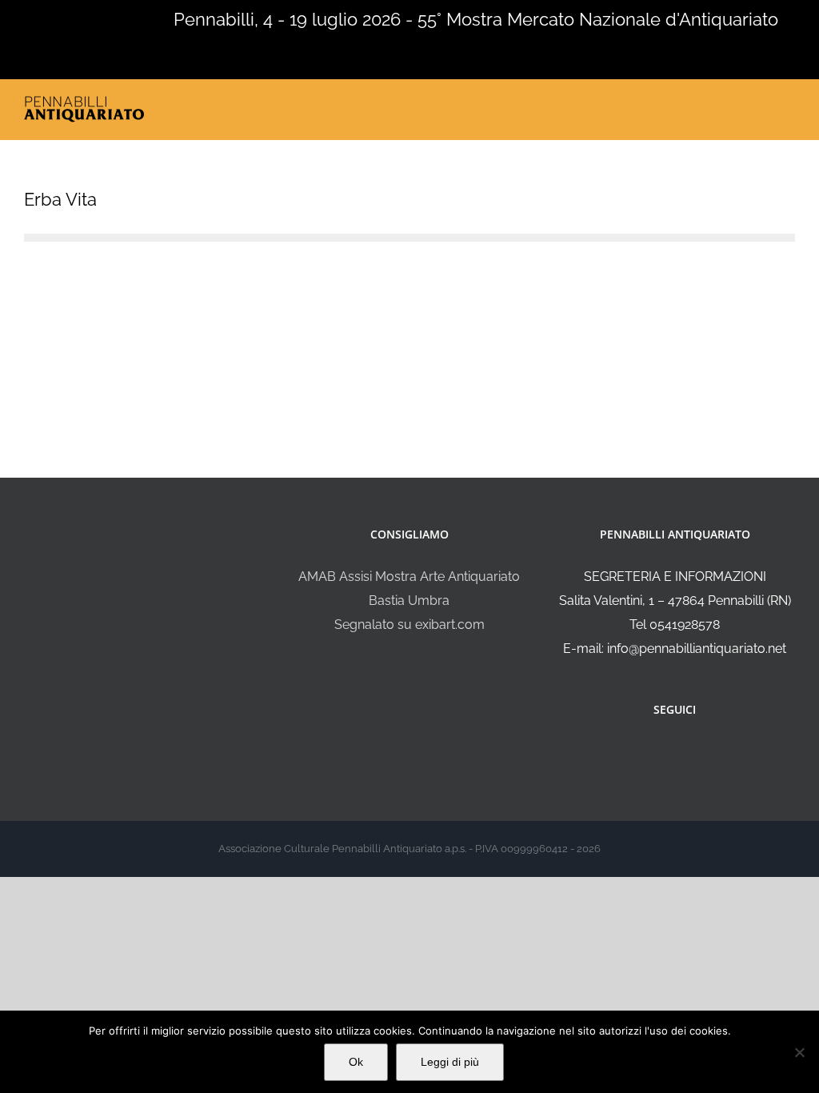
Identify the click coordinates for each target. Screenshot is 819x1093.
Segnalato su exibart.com (409, 624)
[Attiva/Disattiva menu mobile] (788, 105)
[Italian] (9, 18)
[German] (72, 18)
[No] (799, 1052)
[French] (51, 18)
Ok (356, 1061)
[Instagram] (685, 752)
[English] (30, 18)
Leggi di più (450, 1061)
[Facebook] (664, 752)
